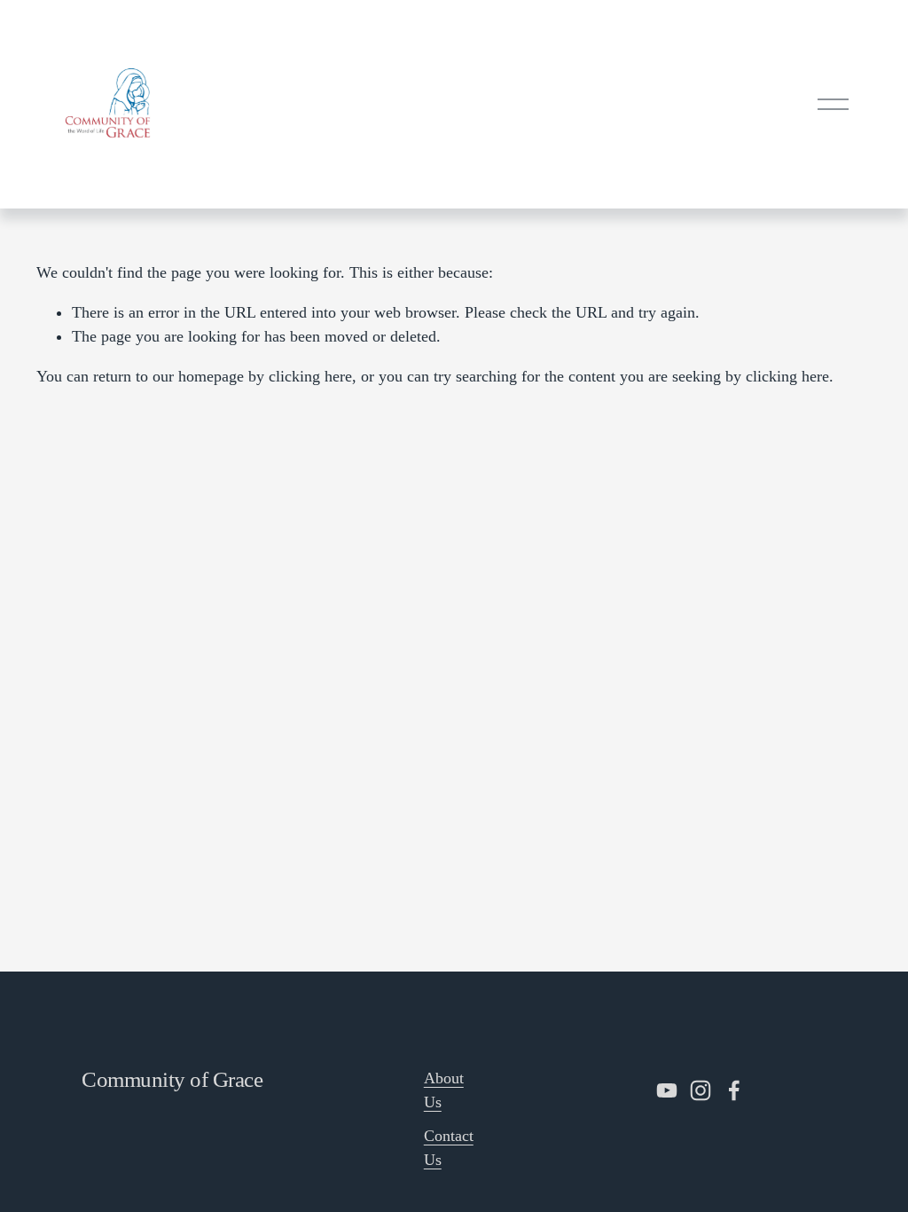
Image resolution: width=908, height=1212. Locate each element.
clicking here (310, 376)
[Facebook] (734, 1090)
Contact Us (449, 1148)
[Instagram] (700, 1090)
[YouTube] (666, 1090)
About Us (444, 1090)
